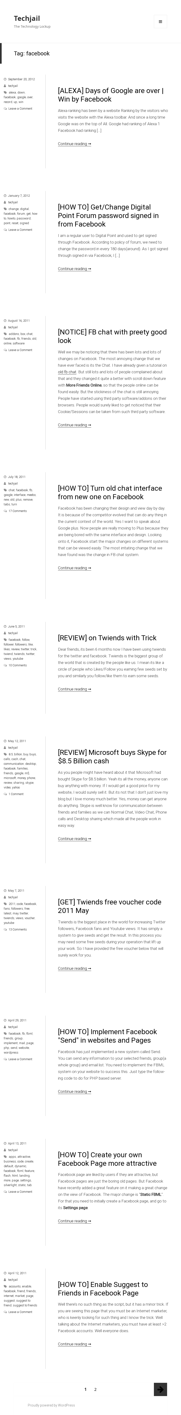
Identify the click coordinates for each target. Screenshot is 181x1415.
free (27, 908)
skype (29, 782)
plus (19, 499)
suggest (9, 1300)
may (15, 913)
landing (24, 1175)
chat (30, 334)
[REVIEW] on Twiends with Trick (107, 638)
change (14, 209)
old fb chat (67, 371)
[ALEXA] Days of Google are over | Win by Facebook (111, 94)
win (21, 102)
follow (25, 639)
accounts (15, 1286)
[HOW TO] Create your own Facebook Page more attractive (107, 1159)
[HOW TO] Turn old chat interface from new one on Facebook (110, 492)
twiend (8, 654)
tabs (7, 504)
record (8, 102)
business (10, 1161)
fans (7, 908)
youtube (18, 658)
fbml (29, 1033)
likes (7, 649)
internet (9, 1296)
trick (34, 649)
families (22, 768)
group (19, 1038)
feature (29, 1171)
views (7, 658)
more (7, 1180)
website (24, 1048)
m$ (27, 773)
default (8, 1166)
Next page (160, 1389)
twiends (19, 654)
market (20, 1296)
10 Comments (17, 665)
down (21, 92)
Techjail (27, 18)
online (7, 343)
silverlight (10, 1185)
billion (18, 754)
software (19, 343)
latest (7, 913)
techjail (13, 86)
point (7, 223)
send (14, 1048)
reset (15, 223)
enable (26, 1286)
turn (14, 504)
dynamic (20, 1166)
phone (31, 778)
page (29, 1043)
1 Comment (16, 794)
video (7, 787)
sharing (18, 782)
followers (21, 644)
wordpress (11, 1052)
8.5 (11, 754)
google (21, 97)
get (28, 213)
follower (9, 644)
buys (32, 754)
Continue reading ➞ (74, 143)
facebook (10, 97)
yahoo (16, 787)
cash (15, 759)
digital (24, 209)
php (6, 1048)
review (15, 649)
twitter (30, 654)
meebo (31, 495)
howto (11, 218)
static (22, 1185)
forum (21, 213)
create (29, 1161)
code (20, 904)
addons (14, 334)
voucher (30, 918)
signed (24, 223)
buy (25, 754)
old (34, 338)
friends (26, 338)
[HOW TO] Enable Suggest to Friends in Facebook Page (103, 1288)
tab (29, 1185)
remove (28, 499)
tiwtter (25, 649)
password (24, 218)
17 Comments (17, 511)
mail (22, 1043)
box (23, 334)
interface (19, 495)
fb (18, 338)
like (30, 644)
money (21, 778)
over (30, 97)
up (15, 102)
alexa (12, 92)
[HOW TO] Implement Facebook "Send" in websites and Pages (107, 1036)
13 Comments (17, 929)
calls (7, 759)
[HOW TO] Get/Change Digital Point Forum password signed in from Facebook (108, 215)
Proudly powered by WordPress (51, 1405)
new (6, 499)
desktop (30, 763)
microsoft (10, 778)
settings (25, 1180)
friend (21, 1291)
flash (7, 1175)
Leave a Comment (20, 108)
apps (12, 1156)
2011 (12, 904)
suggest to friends (25, 1305)
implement (11, 1043)
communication (14, 763)
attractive (23, 1156)
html (15, 1175)
